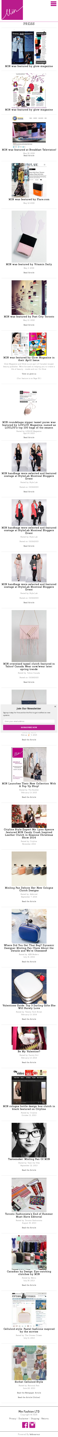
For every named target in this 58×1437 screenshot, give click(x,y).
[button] (29, 708)
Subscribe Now (29, 727)
